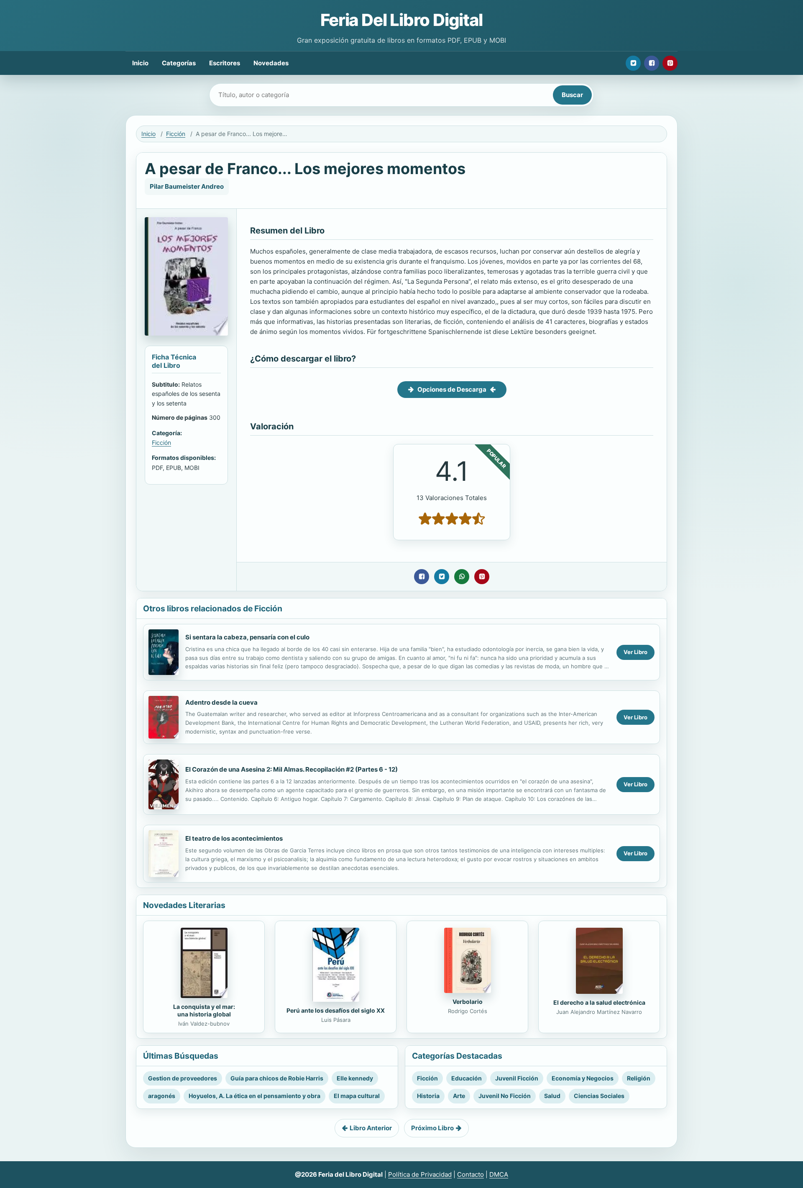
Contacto (470, 1174)
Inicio (140, 63)
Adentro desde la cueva (221, 702)
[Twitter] (633, 63)
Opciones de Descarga (451, 389)
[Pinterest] (670, 63)
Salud (552, 1095)
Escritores (224, 63)
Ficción (175, 133)
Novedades (271, 63)
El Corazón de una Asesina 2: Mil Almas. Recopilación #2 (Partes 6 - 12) (291, 769)
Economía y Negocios (583, 1078)
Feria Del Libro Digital (401, 20)
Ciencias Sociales (599, 1095)
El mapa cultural (357, 1095)
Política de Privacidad (420, 1174)
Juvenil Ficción (516, 1078)
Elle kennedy (355, 1078)
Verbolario (468, 1001)
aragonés (161, 1095)
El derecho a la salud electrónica (599, 1002)
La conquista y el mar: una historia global (204, 1010)
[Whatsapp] (461, 576)
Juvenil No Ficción (504, 1095)
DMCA (498, 1174)
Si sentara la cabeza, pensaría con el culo (247, 637)
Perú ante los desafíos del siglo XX (335, 1010)
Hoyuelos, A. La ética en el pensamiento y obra (254, 1095)
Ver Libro (635, 652)
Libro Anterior (371, 1128)
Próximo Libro (432, 1128)
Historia (428, 1095)
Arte (459, 1095)
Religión (638, 1078)
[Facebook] (651, 63)
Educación (466, 1078)
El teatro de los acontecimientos (234, 838)
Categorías (179, 63)
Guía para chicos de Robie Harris (276, 1078)
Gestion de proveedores (182, 1078)
